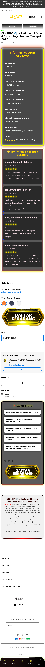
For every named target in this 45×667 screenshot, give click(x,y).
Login (13, 663)
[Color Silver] (19, 303)
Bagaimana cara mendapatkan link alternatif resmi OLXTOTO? (20, 447)
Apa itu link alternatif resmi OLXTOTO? (22, 412)
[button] (2, 17)
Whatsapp (31, 663)
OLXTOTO (8, 504)
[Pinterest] (12, 461)
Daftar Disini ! (27, 6)
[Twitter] (9, 461)
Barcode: (15, 43)
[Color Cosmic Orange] (4, 303)
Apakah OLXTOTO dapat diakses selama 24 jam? (22, 438)
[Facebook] (5, 461)
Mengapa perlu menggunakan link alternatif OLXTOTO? (20, 420)
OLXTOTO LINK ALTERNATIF (14, 346)
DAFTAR (33, 26)
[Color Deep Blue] (11, 303)
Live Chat (38, 663)
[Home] (16, 17)
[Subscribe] (36, 625)
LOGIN (12, 26)
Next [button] (43, 4)
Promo (4, 663)
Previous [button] (2, 4)
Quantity (5, 377)
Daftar (22, 663)
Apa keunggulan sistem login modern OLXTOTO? (21, 429)
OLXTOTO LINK (9, 338)
